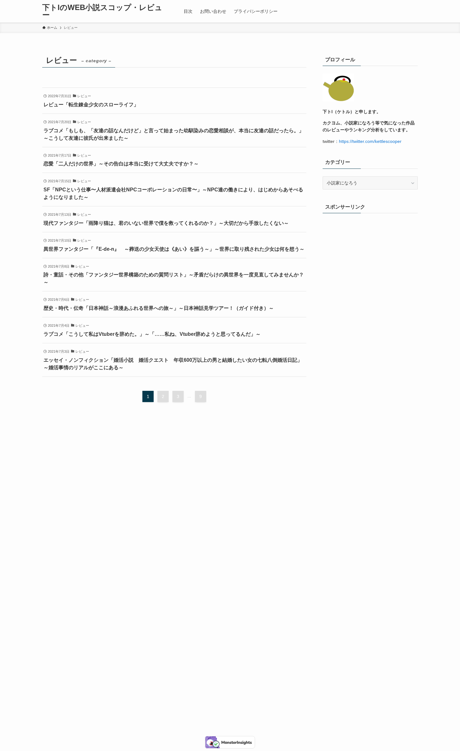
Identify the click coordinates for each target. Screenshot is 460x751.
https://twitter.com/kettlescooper (370, 141)
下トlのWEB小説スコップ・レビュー (102, 11)
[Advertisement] (370, 454)
